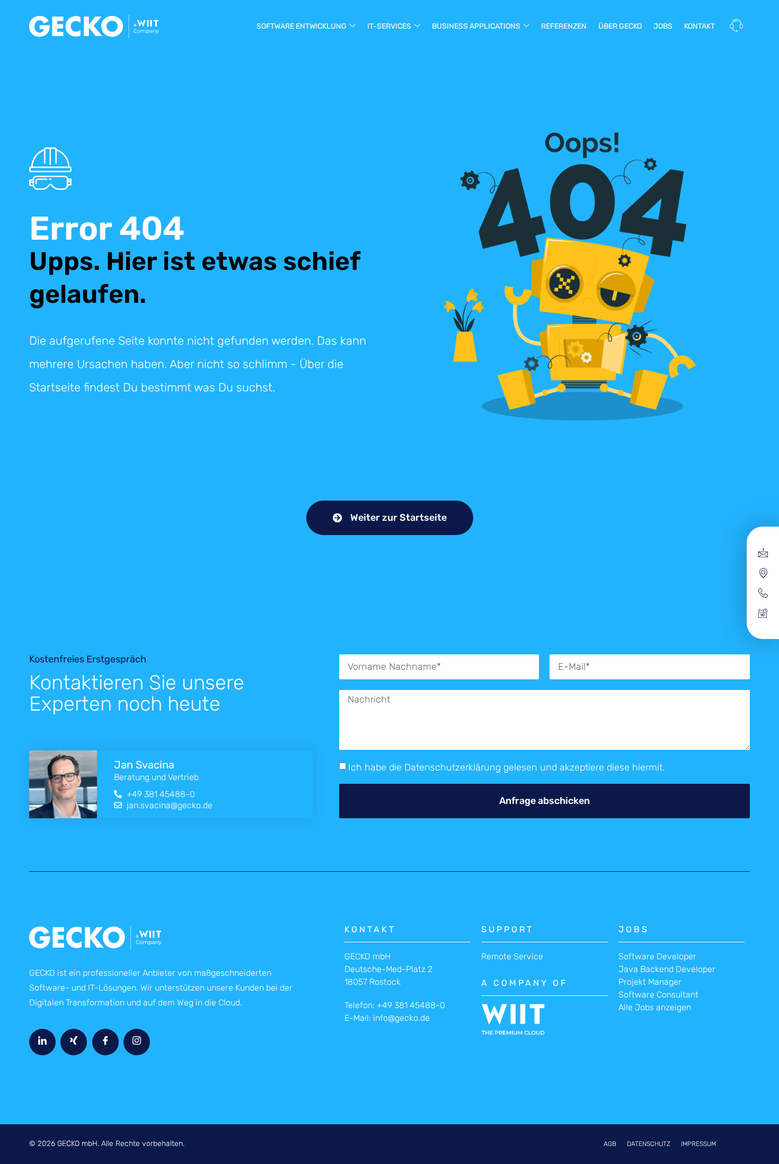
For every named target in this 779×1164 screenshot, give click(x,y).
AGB (610, 1144)
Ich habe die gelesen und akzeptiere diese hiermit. (506, 767)
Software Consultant (658, 995)
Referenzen (564, 26)
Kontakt (699, 26)
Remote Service (512, 956)
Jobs (662, 26)
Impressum (698, 1144)
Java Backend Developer (666, 969)
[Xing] (73, 1042)
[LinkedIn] (42, 1042)
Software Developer (657, 956)
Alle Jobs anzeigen (654, 1007)
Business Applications (476, 26)
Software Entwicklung (301, 26)
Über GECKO (620, 26)
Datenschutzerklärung (452, 767)
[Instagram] (136, 1042)
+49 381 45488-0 (411, 1005)
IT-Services (389, 26)
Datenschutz (648, 1144)
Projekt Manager (649, 982)
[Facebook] (105, 1042)
